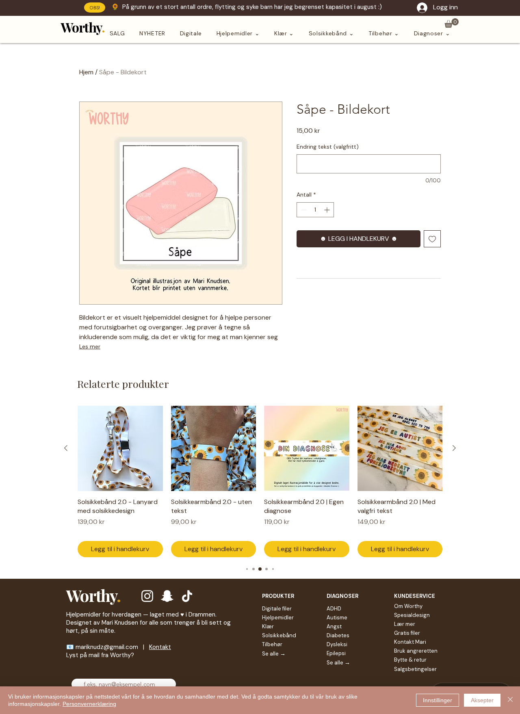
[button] (451, 23)
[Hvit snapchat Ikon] (167, 596)
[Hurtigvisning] (120, 448)
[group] (260, 481)
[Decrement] (303, 210)
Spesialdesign (412, 615)
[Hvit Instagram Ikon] (147, 596)
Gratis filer (407, 633)
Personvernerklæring (89, 704)
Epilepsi (336, 653)
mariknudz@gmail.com (107, 647)
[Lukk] (510, 700)
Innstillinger (437, 700)
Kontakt (160, 647)
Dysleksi (337, 644)
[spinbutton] (315, 210)
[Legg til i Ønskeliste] (432, 238)
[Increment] (328, 210)
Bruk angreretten (416, 650)
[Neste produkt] (454, 448)
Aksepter (482, 700)
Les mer (89, 346)
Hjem (86, 72)
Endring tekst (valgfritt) (328, 146)
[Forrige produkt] (66, 448)
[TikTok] (187, 596)
